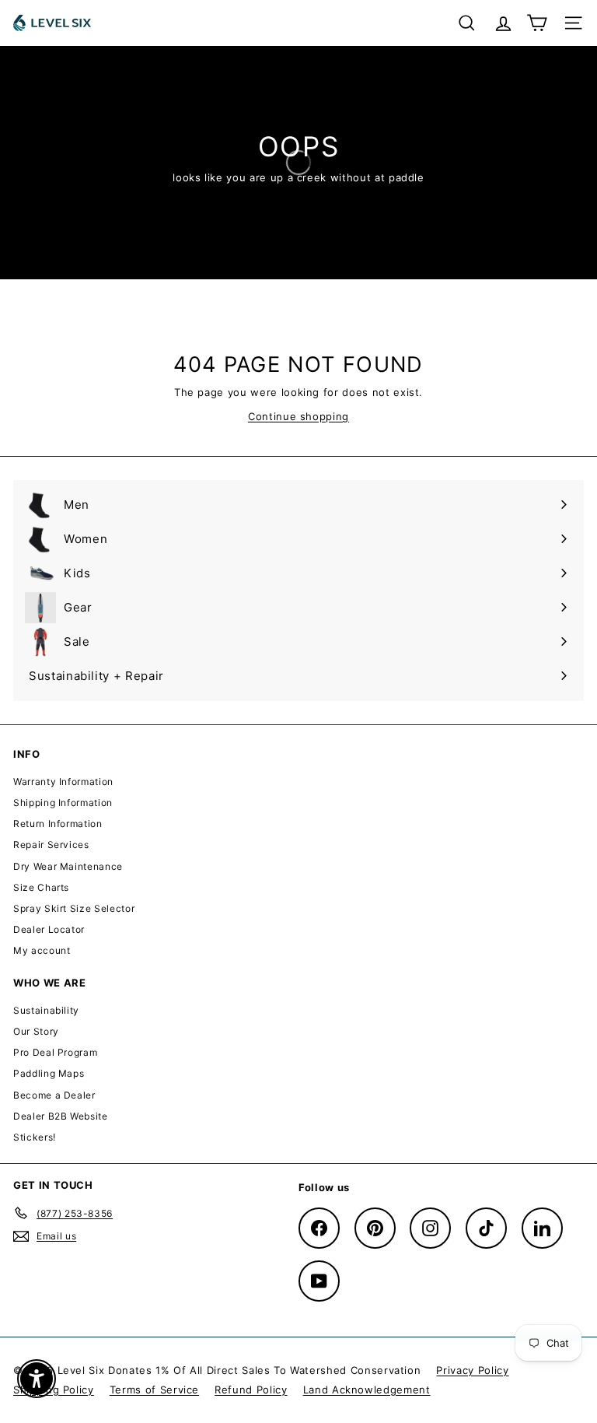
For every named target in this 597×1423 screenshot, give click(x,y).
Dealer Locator (49, 929)
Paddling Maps (48, 1073)
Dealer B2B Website (60, 1116)
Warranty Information (63, 781)
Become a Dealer (54, 1095)
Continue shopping (298, 416)
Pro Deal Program (55, 1052)
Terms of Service (154, 1389)
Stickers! (34, 1137)
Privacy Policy (472, 1370)
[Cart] (536, 23)
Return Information (58, 823)
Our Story (36, 1031)
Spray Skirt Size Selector (73, 908)
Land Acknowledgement (367, 1389)
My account (42, 950)
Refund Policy (251, 1389)
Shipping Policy (53, 1389)
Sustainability (46, 1010)
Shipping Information (63, 802)
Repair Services (51, 844)
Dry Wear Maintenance (68, 866)
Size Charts (41, 887)
